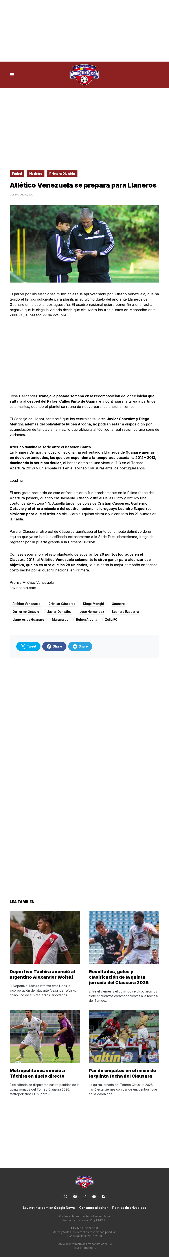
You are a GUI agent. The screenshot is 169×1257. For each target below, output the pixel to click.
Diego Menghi (93, 604)
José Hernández (91, 611)
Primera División (62, 173)
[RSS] (103, 1196)
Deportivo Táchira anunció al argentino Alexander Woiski (42, 974)
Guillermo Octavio (26, 611)
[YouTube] (93, 1196)
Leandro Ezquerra (125, 611)
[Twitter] (65, 1196)
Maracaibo (60, 619)
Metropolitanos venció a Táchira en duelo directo (37, 1073)
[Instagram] (84, 1196)
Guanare (118, 604)
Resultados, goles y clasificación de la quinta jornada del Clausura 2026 (119, 977)
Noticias (35, 173)
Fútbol (17, 173)
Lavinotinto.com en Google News (49, 1208)
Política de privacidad (129, 1208)
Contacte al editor (93, 1208)
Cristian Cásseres (61, 604)
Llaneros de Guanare (28, 619)
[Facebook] (75, 1196)
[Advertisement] (84, 31)
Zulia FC (111, 619)
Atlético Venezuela (26, 604)
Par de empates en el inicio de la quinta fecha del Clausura (122, 1073)
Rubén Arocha (86, 619)
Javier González (59, 611)
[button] (12, 74)
